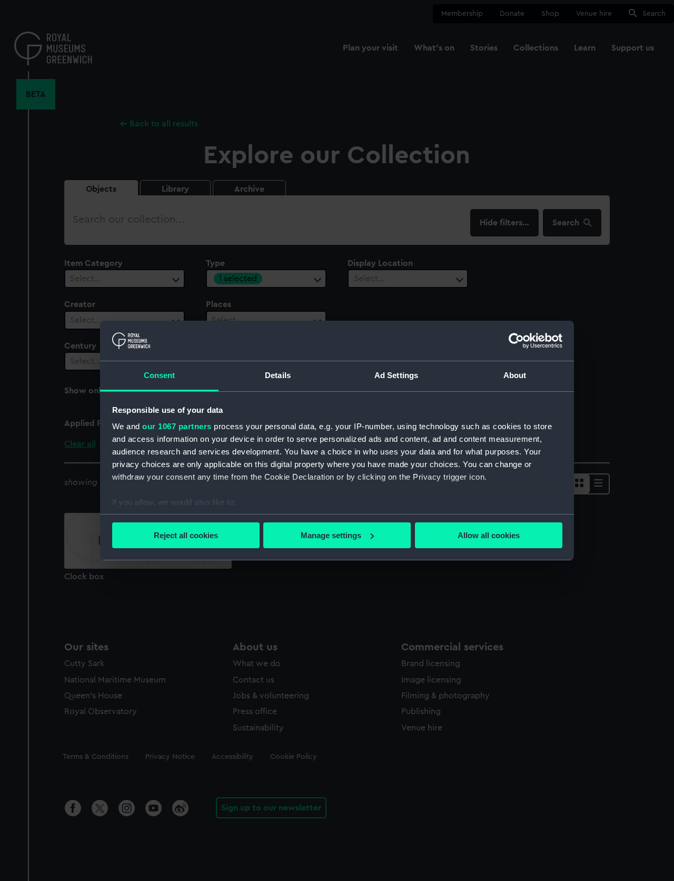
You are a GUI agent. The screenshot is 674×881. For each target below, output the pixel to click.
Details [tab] (278, 375)
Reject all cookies (186, 535)
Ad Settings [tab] (396, 375)
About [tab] (515, 375)
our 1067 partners (177, 426)
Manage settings (331, 535)
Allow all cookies (489, 535)
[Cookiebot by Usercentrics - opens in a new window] (516, 341)
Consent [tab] (159, 375)
